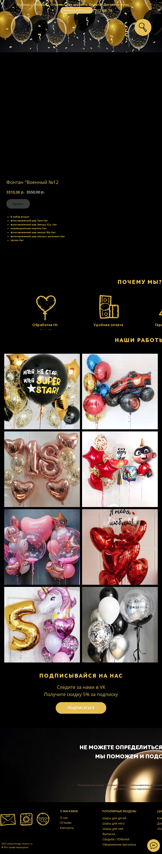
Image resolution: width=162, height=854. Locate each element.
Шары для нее (113, 829)
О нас (124, 4)
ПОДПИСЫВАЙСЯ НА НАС (81, 675)
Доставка (111, 4)
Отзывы (57, 4)
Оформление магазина (119, 844)
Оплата (95, 4)
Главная (23, 4)
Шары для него (113, 823)
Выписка (109, 834)
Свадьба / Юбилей (116, 839)
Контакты (41, 4)
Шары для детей (114, 818)
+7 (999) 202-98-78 (96, 10)
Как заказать (77, 4)
